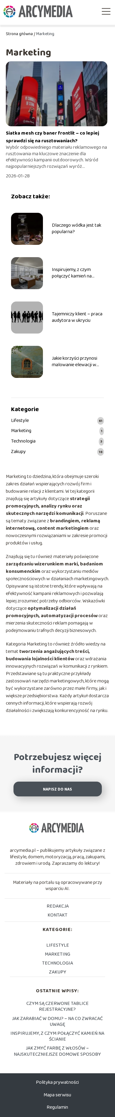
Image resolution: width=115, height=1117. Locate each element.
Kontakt (57, 915)
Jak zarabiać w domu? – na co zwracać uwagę (57, 1021)
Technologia (23, 441)
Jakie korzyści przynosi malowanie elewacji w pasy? (74, 361)
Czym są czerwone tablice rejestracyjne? (57, 1006)
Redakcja (58, 906)
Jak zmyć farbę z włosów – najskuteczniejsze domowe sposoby (57, 1051)
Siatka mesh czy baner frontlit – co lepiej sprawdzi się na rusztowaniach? (52, 136)
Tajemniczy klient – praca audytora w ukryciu (77, 317)
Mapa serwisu (57, 1095)
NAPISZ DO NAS (57, 789)
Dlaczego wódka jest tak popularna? (76, 228)
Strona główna (19, 34)
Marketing (21, 431)
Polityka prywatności (57, 1082)
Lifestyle (20, 421)
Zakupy (18, 452)
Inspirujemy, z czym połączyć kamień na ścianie (72, 273)
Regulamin (57, 1107)
